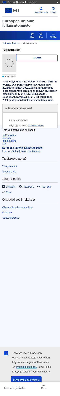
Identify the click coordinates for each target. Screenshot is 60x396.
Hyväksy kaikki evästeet (26, 380)
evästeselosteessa (26, 367)
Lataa (38, 57)
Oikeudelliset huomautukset (17, 207)
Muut (8, 192)
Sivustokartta (9, 171)
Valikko (53, 37)
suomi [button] (53, 12)
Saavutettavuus (10, 217)
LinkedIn (10, 186)
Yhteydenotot (9, 166)
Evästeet (7, 212)
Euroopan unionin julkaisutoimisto (18, 23)
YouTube (46, 186)
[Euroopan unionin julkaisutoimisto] (12, 10)
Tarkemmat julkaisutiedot (20, 108)
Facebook (28, 186)
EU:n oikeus (10, 77)
